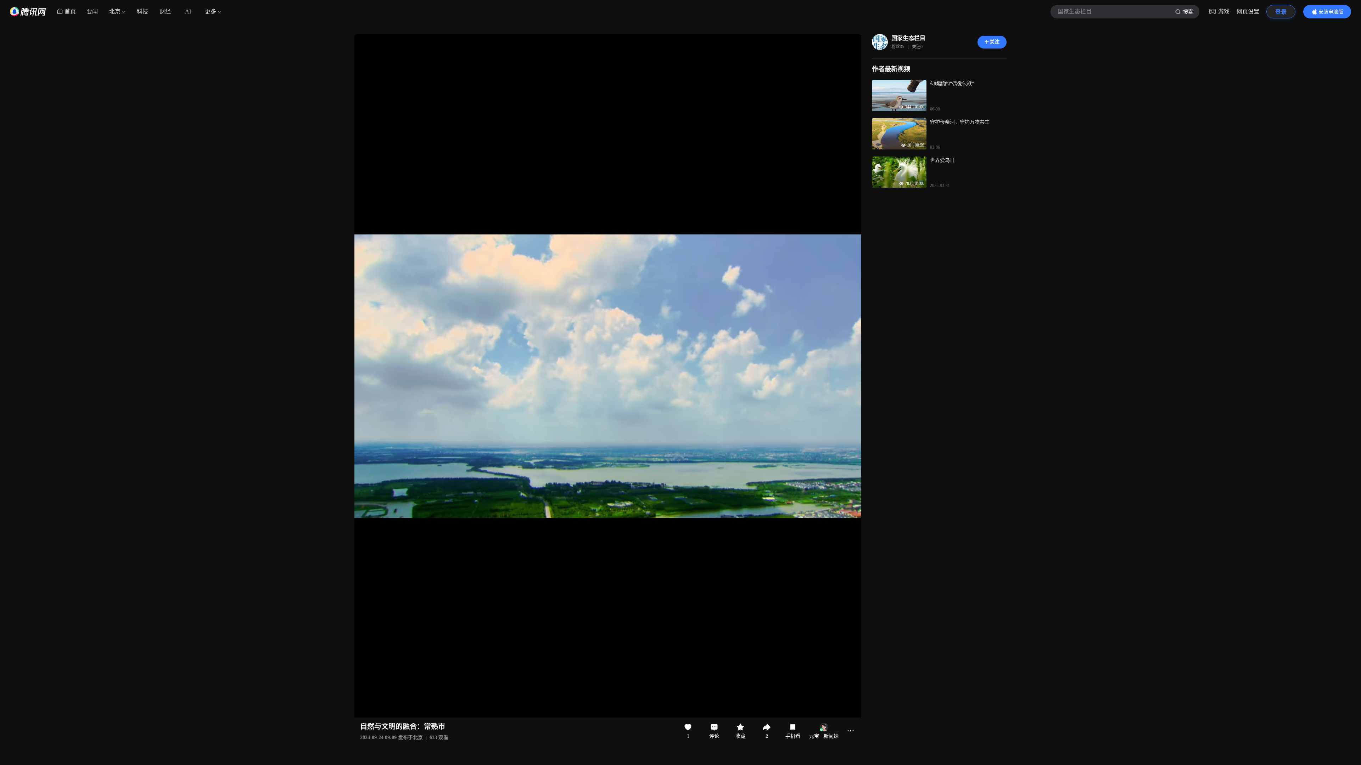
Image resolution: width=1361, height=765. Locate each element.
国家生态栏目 (908, 38)
